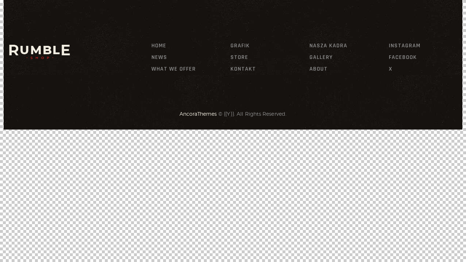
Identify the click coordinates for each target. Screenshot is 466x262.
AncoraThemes (198, 114)
